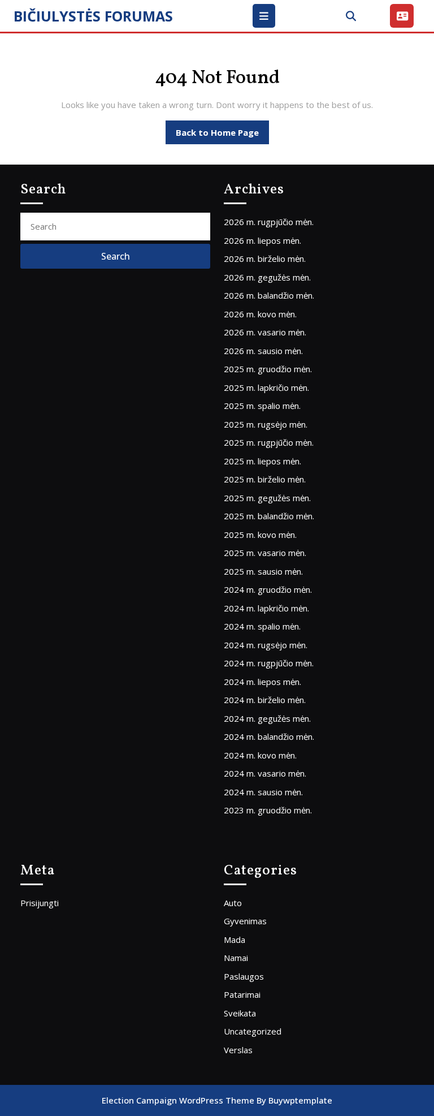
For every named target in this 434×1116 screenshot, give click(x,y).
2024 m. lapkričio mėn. (266, 608)
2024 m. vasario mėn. (265, 773)
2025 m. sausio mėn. (263, 571)
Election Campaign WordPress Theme (178, 1100)
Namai (236, 957)
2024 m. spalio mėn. (262, 626)
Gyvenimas (245, 921)
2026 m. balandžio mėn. (269, 295)
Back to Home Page (222, 135)
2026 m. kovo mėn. (260, 314)
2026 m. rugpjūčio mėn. (269, 221)
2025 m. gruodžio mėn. (268, 368)
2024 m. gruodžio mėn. (268, 589)
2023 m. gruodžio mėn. (268, 810)
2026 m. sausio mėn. (263, 350)
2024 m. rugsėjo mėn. (265, 644)
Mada (234, 939)
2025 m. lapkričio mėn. (266, 387)
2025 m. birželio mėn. (265, 479)
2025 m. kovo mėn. (260, 534)
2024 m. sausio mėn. (263, 792)
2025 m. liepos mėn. (262, 461)
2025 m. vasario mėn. (265, 552)
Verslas (238, 1049)
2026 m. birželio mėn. (265, 258)
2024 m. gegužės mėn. (267, 718)
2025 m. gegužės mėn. (267, 497)
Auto (233, 902)
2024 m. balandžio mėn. (269, 736)
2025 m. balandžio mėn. (269, 516)
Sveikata (240, 1013)
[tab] (265, 16)
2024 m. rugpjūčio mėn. (269, 663)
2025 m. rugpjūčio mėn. (269, 442)
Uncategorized (252, 1031)
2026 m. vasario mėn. (265, 332)
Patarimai (242, 994)
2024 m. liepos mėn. (262, 681)
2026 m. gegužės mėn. (267, 277)
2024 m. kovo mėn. (260, 755)
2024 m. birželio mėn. (265, 699)
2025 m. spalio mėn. (262, 405)
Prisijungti (39, 902)
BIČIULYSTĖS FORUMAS (93, 15)
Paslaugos (244, 976)
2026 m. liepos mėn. (262, 240)
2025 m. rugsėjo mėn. (265, 424)
